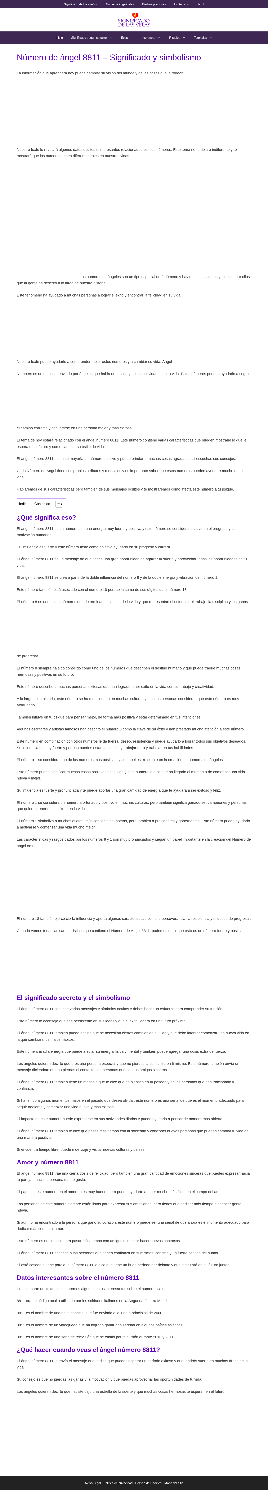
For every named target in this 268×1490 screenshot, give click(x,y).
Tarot (200, 4)
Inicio (59, 37)
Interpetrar (149, 37)
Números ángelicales (120, 4)
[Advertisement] (134, 111)
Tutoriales (200, 37)
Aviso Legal (93, 1483)
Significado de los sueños (81, 4)
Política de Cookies (148, 1483)
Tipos (124, 37)
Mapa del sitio (173, 1483)
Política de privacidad (118, 1483)
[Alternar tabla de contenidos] (57, 504)
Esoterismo (181, 4)
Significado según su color (89, 37)
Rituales (174, 37)
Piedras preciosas (154, 4)
